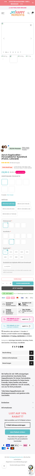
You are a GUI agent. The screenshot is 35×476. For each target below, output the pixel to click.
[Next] (32, 59)
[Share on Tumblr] (18, 347)
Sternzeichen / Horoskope (9, 342)
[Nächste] (31, 38)
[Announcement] (16, 2)
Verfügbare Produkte (10, 176)
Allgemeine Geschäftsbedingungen (16, 462)
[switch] (30, 473)
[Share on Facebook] (13, 347)
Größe (4, 200)
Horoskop (25, 340)
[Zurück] (3, 38)
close (33, 2)
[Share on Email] (22, 347)
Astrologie (12, 340)
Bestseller (19, 340)
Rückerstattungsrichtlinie (17, 465)
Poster (31, 340)
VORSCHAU (17, 279)
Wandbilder (21, 342)
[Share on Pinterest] (16, 347)
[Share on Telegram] (20, 347)
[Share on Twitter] (14, 347)
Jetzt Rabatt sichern (17, 432)
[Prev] (2, 59)
